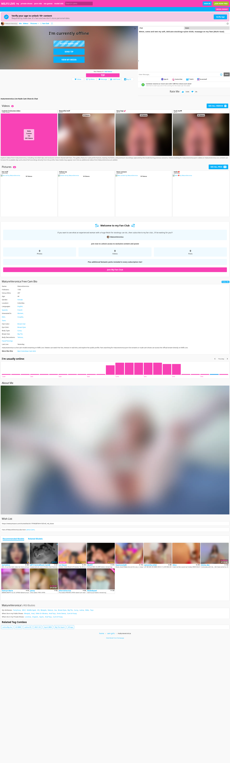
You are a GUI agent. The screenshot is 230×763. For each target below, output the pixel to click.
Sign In (207, 3)
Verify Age (220, 17)
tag (17, 4)
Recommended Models (13, 539)
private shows (26, 4)
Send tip (69, 51)
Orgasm (35, 617)
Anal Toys (52, 613)
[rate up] (183, 92)
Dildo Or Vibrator (42, 613)
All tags (70, 627)
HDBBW (18, 627)
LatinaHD (27, 627)
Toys (91, 610)
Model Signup (222, 9)
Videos (26, 24)
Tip (103, 75)
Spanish (5, 310)
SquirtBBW (48, 627)
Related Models (35, 539)
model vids (58, 4)
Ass (55, 610)
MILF (24, 610)
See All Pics (218, 167)
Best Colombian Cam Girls (26, 351)
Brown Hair (21, 324)
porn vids (38, 4)
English (20, 306)
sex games (48, 4)
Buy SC (128, 79)
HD (38, 610)
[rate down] (192, 92)
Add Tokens (108, 71)
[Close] (227, 23)
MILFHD (37, 627)
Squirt (41, 617)
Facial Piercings (7, 341)
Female (20, 300)
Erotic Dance (61, 613)
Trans (4, 320)
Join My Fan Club (115, 269)
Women (20, 313)
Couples (20, 317)
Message (104, 79)
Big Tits (20, 334)
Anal (32, 613)
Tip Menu (91, 79)
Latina (81, 610)
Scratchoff (203, 79)
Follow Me (225, 282)
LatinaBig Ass (7, 627)
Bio (20, 24)
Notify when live (69, 43)
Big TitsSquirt (60, 627)
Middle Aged (31, 610)
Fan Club (45, 24)
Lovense (28, 617)
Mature (50, 610)
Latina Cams (30, 530)
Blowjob (43, 610)
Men (3, 317)
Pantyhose (17, 610)
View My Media (69, 59)
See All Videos (217, 106)
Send (226, 74)
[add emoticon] (221, 74)
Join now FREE (221, 3)
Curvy (19, 330)
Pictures (34, 24)
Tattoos (20, 337)
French (19, 310)
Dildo (87, 610)
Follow (79, 79)
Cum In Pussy (72, 613)
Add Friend (116, 79)
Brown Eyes (21, 327)
